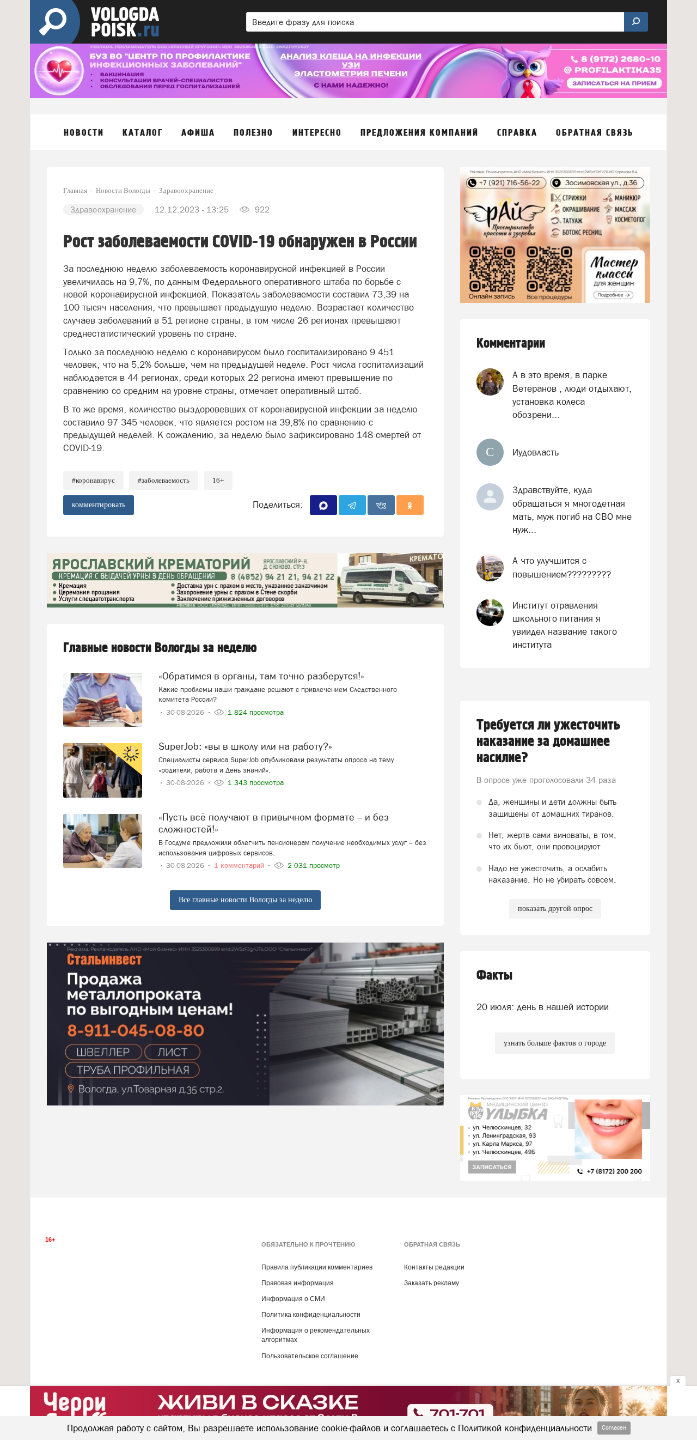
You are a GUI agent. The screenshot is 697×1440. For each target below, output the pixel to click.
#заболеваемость (163, 480)
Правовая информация (297, 1283)
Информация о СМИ (293, 1299)
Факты (494, 975)
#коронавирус (93, 480)
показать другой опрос (555, 908)
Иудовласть (535, 452)
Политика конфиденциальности (310, 1315)
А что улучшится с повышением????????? (561, 567)
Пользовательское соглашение (309, 1356)
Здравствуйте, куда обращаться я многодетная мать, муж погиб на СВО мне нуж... (572, 509)
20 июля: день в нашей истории (542, 1006)
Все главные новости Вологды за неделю (245, 900)
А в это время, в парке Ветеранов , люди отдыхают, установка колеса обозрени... (572, 394)
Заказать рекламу (431, 1283)
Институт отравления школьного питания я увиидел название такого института (564, 625)
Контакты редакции (434, 1267)
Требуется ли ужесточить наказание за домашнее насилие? (548, 741)
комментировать (98, 505)
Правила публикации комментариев (316, 1267)
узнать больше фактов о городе (555, 1043)
